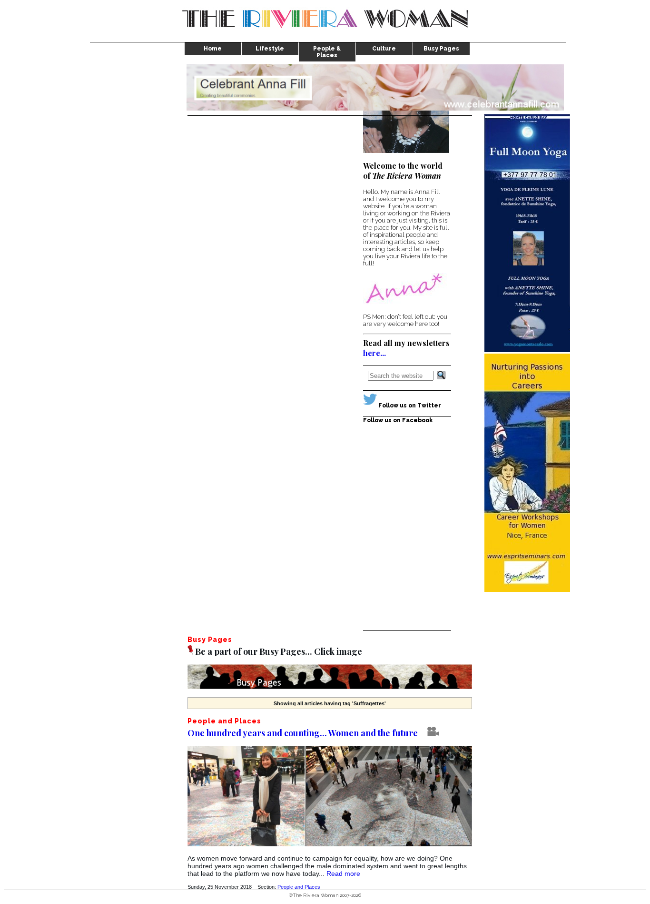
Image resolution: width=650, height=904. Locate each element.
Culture (384, 48)
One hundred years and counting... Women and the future (302, 733)
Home (213, 48)
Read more (343, 873)
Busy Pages (441, 48)
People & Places (327, 52)
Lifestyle (270, 48)
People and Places (298, 887)
